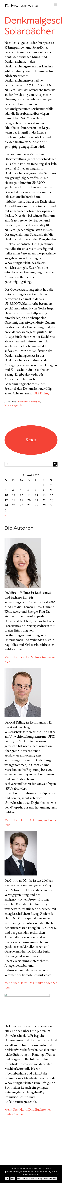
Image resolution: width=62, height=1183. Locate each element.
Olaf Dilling (42, 393)
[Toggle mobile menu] (55, 4)
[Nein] (58, 1173)
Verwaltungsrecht (13, 405)
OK (7, 1178)
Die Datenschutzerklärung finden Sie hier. (37, 1178)
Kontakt (31, 440)
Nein (13, 1178)
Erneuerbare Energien (29, 402)
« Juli (8, 515)
